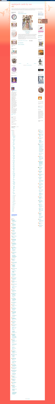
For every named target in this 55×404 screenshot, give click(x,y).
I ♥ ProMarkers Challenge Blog (14, 227)
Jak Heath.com (40, 177)
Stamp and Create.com (13, 340)
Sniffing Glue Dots (14, 367)
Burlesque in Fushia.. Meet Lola (14, 153)
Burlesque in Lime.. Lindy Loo (14, 159)
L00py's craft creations (13, 376)
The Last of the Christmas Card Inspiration (40, 169)
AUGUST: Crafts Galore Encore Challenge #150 (13, 250)
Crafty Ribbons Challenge (14, 351)
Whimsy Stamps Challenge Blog (14, 312)
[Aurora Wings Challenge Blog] (43, 23)
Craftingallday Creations (40, 197)
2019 (12, 210)
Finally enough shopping (14, 182)
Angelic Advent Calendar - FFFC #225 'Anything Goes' (41, 206)
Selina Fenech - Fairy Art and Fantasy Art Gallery (14, 256)
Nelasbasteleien (14, 321)
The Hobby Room (14, 302)
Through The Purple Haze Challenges (13, 265)
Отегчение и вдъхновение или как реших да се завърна (41, 220)
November (14, 204)
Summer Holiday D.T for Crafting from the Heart (14, 148)
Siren (12, 359)
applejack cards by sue (21, 4)
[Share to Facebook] (31, 40)
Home (12, 6)
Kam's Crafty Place (41, 216)
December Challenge (14, 332)
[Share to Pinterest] (32, 40)
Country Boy (40, 138)
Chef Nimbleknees (14, 190)
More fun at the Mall (14, 173)
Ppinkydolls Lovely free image (14, 141)
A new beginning (40, 217)
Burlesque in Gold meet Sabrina (14, 156)
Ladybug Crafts (14, 373)
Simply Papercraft (14, 315)
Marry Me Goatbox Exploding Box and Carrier (14, 291)
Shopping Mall (14, 172)
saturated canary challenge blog (14, 358)
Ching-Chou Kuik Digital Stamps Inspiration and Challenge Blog (41, 162)
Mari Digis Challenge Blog (14, 318)
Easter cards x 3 (13, 325)
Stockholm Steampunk (14, 137)
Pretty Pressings (41, 225)
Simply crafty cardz (41, 180)
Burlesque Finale (14, 165)
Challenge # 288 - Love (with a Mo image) (14, 275)
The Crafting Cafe (14, 382)
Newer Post (20, 63)
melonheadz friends (14, 354)
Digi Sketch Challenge (13, 385)
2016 (12, 207)
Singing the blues (14, 144)
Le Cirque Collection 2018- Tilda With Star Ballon (41, 210)
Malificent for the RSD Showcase (14, 169)
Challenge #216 (13, 266)
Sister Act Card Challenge (14, 379)
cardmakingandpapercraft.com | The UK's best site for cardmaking (14, 393)
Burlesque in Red (14, 150)
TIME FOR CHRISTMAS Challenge (13, 356)
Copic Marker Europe (13, 259)
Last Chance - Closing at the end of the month (14, 341)
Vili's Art (40, 219)
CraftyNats (13, 230)
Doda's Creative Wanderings (41, 200)
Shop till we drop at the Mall (14, 184)
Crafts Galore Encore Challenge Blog (14, 248)
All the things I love (41, 174)
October (14, 203)
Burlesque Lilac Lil (14, 160)
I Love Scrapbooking (13, 223)
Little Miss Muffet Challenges (14, 293)
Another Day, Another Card (40, 171)
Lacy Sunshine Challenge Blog (14, 365)
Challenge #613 (13, 228)
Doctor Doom (13, 142)
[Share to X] (30, 40)
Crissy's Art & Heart (14, 262)
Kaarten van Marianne (40, 213)
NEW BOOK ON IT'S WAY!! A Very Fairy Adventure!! (41, 194)
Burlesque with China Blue (14, 163)
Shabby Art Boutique (40, 140)
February (14, 195)
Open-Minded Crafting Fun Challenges (13, 335)
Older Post (35, 63)
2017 (12, 208)
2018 (12, 209)
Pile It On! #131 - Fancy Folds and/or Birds (14, 348)
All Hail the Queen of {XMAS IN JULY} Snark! (14, 245)
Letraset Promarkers (40, 107)
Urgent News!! (40, 154)
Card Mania (13, 304)
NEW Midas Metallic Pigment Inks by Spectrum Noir (14, 309)
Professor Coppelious (14, 193)
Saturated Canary (14, 361)
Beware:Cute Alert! (14, 368)
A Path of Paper (41, 167)
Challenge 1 (13, 390)
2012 (12, 132)
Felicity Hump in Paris (14, 167)
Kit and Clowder (41, 183)
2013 (12, 133)
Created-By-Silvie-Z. (14, 370)
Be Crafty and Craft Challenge (14, 389)
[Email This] (29, 40)
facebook (28, 32)
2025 (12, 211)
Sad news (40, 172)
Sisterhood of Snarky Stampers (14, 243)
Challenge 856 (13, 237)
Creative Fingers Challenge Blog (14, 239)
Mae (13, 145)
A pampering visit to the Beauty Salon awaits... (14, 187)
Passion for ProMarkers (13, 220)
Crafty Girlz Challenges (13, 331)
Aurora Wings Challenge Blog (14, 298)
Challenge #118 (13, 380)
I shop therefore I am (14, 180)
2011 (12, 131)
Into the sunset (13, 260)
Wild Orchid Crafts (14, 324)
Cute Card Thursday (14, 268)
